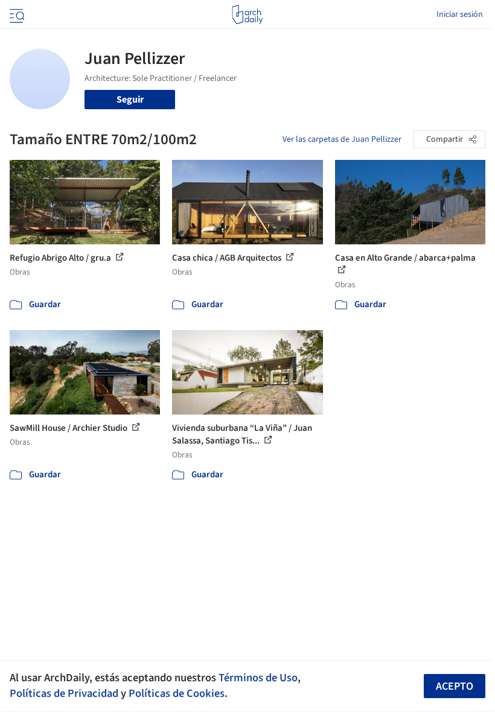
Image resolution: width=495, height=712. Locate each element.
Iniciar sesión (459, 14)
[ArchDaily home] (247, 14)
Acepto (454, 686)
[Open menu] (15, 14)
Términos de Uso (258, 677)
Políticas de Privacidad (64, 693)
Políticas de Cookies (177, 693)
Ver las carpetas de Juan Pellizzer (342, 139)
